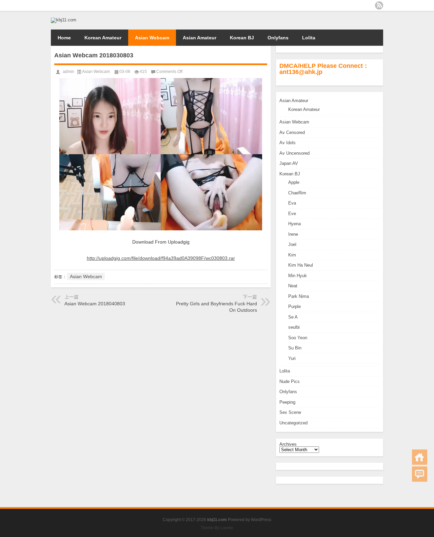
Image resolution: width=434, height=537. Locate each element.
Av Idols (287, 142)
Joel (292, 244)
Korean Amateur (102, 37)
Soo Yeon (297, 337)
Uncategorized (293, 422)
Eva (292, 203)
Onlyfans (278, 37)
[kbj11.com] (63, 19)
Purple (294, 306)
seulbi (294, 327)
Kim (292, 254)
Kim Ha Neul (300, 265)
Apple (293, 182)
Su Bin (294, 347)
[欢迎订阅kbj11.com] (379, 5)
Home (64, 37)
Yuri (292, 358)
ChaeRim (297, 192)
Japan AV (288, 163)
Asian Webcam (152, 37)
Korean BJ (242, 37)
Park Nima (298, 296)
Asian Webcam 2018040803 (94, 303)
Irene (293, 234)
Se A (293, 317)
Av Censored (292, 132)
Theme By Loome (217, 527)
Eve (292, 213)
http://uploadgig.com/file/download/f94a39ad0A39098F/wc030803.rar (161, 258)
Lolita (308, 37)
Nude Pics (289, 381)
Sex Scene (290, 412)
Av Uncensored (294, 153)
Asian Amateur (199, 37)
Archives (288, 444)
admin (68, 71)
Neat (292, 285)
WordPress (261, 519)
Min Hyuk (297, 275)
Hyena (294, 223)
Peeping (287, 402)
